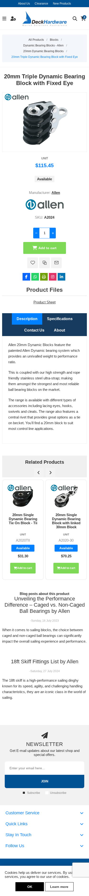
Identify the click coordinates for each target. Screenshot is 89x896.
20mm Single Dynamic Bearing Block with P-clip (66, 519)
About (59, 330)
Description (27, 319)
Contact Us (34, 330)
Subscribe (33, 793)
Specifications (60, 319)
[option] (23, 530)
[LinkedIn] (61, 277)
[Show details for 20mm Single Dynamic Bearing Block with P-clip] (66, 496)
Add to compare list (44, 262)
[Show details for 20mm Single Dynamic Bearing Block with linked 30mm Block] (23, 496)
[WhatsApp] (35, 277)
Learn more (59, 887)
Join (44, 781)
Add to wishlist (32, 262)
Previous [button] (38, 472)
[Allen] (45, 208)
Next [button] (50, 472)
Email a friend (56, 262)
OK (29, 887)
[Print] (44, 277)
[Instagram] (52, 277)
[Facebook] (26, 277)
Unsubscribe (58, 793)
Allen (56, 193)
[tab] (27, 319)
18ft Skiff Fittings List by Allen (44, 661)
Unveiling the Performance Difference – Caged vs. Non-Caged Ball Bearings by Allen (45, 605)
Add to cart (47, 248)
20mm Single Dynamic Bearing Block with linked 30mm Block (23, 521)
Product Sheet (44, 302)
